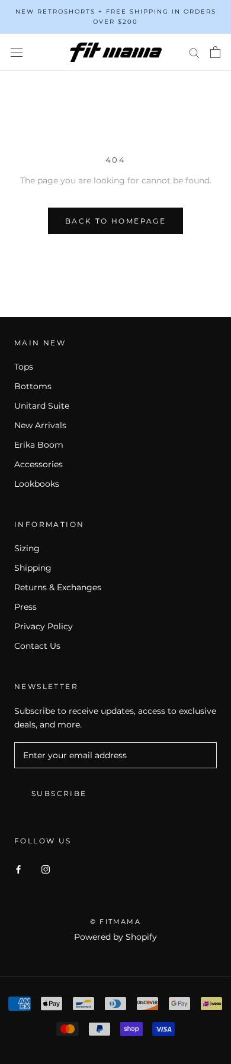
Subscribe (59, 793)
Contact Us (37, 646)
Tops (23, 366)
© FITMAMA (115, 921)
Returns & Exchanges (57, 587)
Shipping (33, 567)
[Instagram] (45, 869)
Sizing (27, 548)
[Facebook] (18, 869)
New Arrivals (40, 425)
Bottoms (33, 386)
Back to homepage (115, 220)
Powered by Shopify (115, 937)
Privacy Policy (43, 626)
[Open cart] (215, 52)
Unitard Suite (41, 405)
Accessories (38, 464)
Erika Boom (38, 444)
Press (25, 606)
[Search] (194, 52)
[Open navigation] (17, 52)
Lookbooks (36, 483)
